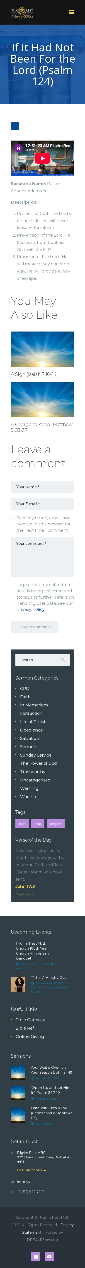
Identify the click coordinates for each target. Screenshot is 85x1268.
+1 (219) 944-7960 (31, 1192)
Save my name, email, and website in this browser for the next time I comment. (44, 524)
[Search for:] (42, 659)
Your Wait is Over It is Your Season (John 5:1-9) (51, 1070)
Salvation (29, 738)
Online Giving (30, 1036)
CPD (24, 688)
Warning (29, 788)
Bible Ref (25, 1028)
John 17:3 (25, 886)
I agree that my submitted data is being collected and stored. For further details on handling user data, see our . (45, 597)
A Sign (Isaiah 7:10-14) (34, 374)
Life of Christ (33, 721)
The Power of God (38, 763)
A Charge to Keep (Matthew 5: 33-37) (42, 427)
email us (23, 1181)
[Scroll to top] (76, 1257)
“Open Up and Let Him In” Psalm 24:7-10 (50, 1090)
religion (55, 824)
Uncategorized (35, 780)
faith (22, 824)
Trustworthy (32, 771)
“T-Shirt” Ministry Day (48, 977)
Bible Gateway (30, 1019)
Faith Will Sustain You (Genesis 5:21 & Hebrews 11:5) (51, 1113)
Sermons (29, 746)
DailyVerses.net (25, 894)
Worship (28, 796)
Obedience (31, 730)
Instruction (31, 713)
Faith (25, 696)
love (38, 824)
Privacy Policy (30, 609)
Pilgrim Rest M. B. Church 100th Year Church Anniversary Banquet (33, 950)
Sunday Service (35, 755)
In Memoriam (34, 705)
